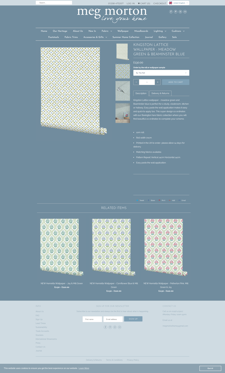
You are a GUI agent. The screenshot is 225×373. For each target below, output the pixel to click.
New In (92, 31)
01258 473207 (116, 3)
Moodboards (141, 31)
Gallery (162, 37)
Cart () (145, 3)
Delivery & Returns (94, 360)
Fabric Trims (71, 37)
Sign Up (39, 319)
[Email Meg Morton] (185, 12)
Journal (149, 37)
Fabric (105, 31)
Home (44, 31)
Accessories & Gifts (93, 37)
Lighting (159, 31)
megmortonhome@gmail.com (176, 326)
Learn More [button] (84, 368)
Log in (131, 3)
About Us (78, 31)
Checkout (159, 3)
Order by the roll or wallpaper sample (149, 67)
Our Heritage (60, 31)
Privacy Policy (133, 360)
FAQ (37, 315)
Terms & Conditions (114, 360)
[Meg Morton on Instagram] (180, 12)
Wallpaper (123, 31)
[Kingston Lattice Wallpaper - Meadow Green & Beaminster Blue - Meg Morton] (74, 92)
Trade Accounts (42, 331)
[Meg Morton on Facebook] (171, 12)
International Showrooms (46, 339)
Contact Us (40, 347)
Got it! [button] (210, 368)
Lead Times (41, 323)
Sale (174, 37)
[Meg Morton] (112, 16)
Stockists (39, 335)
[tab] (141, 93)
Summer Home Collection (126, 37)
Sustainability (41, 327)
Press (38, 343)
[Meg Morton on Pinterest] (175, 12)
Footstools (53, 37)
